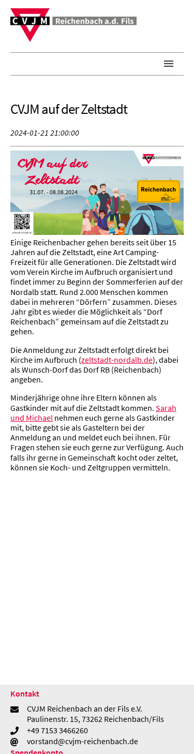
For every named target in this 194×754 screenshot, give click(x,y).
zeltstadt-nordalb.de (117, 359)
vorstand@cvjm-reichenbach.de (82, 741)
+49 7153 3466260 (57, 730)
